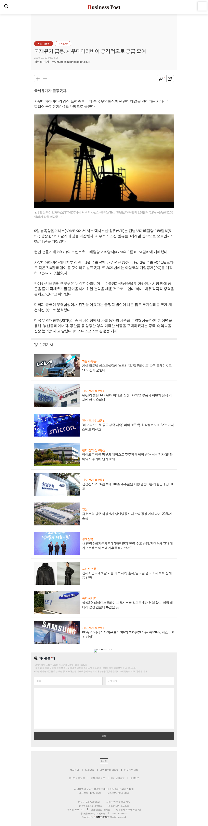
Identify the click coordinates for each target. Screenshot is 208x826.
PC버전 (103, 761)
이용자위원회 (131, 770)
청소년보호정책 (76, 778)
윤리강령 (89, 770)
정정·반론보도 (97, 778)
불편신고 (135, 778)
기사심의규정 (118, 778)
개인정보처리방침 (109, 770)
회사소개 (74, 770)
